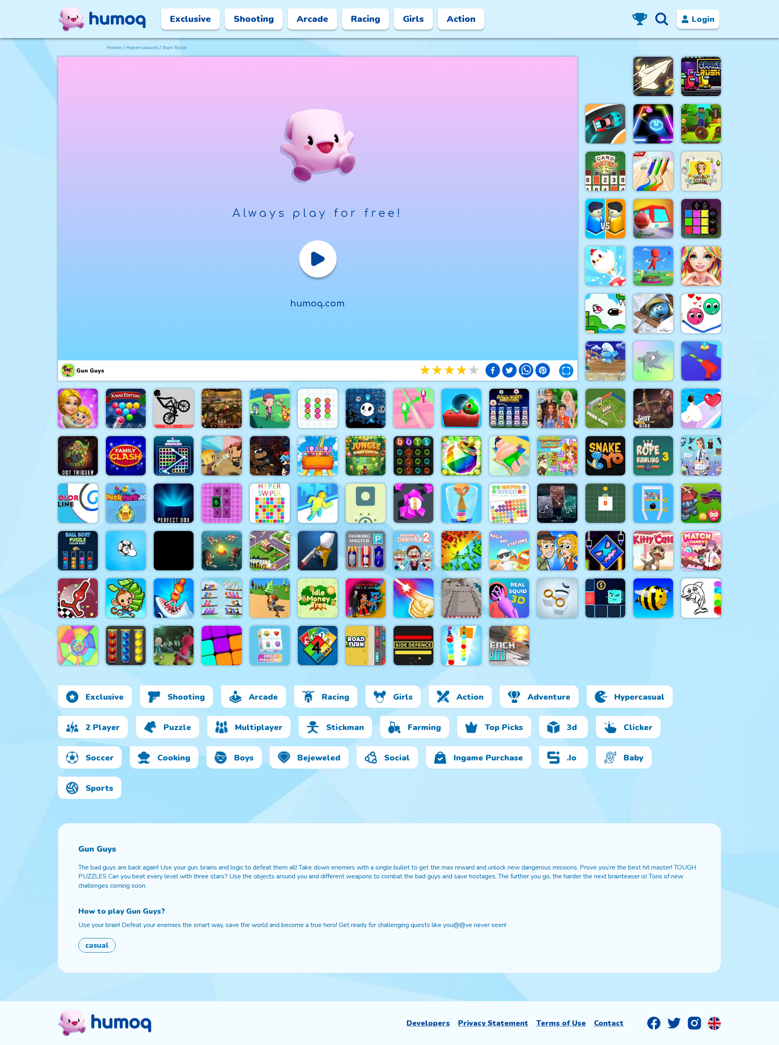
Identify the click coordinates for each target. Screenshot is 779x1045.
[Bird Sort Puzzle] (221, 598)
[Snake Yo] (605, 455)
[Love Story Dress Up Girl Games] (701, 266)
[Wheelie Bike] (174, 408)
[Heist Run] (461, 598)
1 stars (426, 370)
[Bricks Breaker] (174, 455)
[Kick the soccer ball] (126, 550)
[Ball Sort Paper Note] (318, 408)
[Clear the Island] (653, 361)
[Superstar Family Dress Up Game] (557, 408)
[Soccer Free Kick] (605, 408)
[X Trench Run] (509, 645)
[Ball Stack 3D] (461, 645)
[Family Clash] (126, 455)
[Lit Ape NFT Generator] (701, 171)
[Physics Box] (365, 503)
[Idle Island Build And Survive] (221, 550)
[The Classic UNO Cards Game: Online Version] (318, 645)
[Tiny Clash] (221, 455)
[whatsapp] (526, 371)
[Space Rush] (701, 76)
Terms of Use (561, 1023)
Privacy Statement (493, 1023)
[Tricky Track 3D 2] (413, 408)
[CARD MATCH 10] (605, 171)
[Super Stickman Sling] (78, 598)
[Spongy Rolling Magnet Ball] (413, 503)
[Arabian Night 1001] (221, 408)
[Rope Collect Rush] (318, 503)
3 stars (450, 370)
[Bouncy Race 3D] (653, 266)
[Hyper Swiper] (270, 503)
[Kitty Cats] (653, 550)
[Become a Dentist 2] (413, 550)
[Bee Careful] (653, 598)
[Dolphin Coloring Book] (701, 598)
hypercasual (142, 47)
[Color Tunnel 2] (78, 645)
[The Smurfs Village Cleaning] (653, 313)
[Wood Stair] (270, 598)
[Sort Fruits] (126, 645)
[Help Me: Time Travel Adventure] (557, 550)
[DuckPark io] (126, 503)
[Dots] (413, 455)
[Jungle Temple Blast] (461, 455)
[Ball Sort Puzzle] (78, 550)
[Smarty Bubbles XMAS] (126, 408)
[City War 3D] (605, 218)
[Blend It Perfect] (461, 503)
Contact (609, 1023)
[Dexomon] (270, 408)
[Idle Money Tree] (318, 598)
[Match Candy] (701, 550)
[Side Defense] (413, 645)
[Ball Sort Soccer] (509, 408)
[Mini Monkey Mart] (126, 598)
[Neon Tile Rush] (605, 598)
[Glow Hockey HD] (653, 123)
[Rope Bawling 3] (653, 455)
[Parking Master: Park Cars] (365, 550)
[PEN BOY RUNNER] (653, 171)
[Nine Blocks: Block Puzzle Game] (221, 645)
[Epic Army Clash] (461, 550)
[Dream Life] (78, 408)
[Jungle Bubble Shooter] (365, 455)
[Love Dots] (701, 313)
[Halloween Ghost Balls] (365, 408)
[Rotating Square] (605, 503)
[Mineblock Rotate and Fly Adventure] (701, 123)
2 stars (438, 370)
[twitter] (509, 371)
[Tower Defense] (701, 503)
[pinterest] (542, 371)
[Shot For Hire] (653, 408)
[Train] (653, 218)
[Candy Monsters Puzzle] (461, 408)
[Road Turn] (365, 645)
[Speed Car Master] (605, 123)
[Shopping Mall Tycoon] (270, 550)
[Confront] (318, 550)
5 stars (474, 370)
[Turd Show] (174, 550)
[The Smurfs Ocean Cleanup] (605, 361)
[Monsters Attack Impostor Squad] (365, 598)
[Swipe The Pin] (653, 503)
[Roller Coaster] (318, 455)
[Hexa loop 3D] (557, 598)
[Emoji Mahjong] (270, 645)
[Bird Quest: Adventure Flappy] (605, 313)
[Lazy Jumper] (509, 455)
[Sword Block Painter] (701, 218)
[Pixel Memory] (221, 503)
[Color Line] (78, 503)
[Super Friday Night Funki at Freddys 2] (270, 455)
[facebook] (492, 371)
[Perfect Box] (174, 503)
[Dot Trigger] (78, 455)
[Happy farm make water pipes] (557, 455)
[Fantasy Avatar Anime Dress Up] (701, 455)
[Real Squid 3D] (509, 598)
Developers (428, 1023)
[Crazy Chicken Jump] (605, 266)
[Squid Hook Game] (174, 645)
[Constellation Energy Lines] (557, 503)
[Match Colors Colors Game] (509, 503)
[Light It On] (413, 598)
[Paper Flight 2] (653, 76)
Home (114, 47)
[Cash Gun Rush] (701, 361)
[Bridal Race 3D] (701, 408)
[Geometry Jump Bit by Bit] (605, 550)
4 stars (462, 370)
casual (97, 945)
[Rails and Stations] (509, 550)
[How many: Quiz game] (174, 598)
